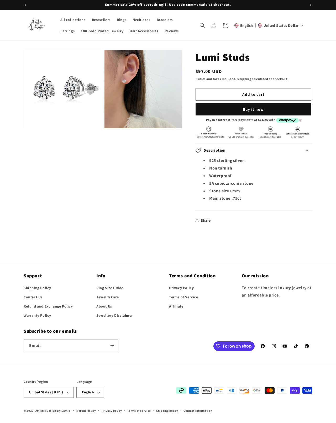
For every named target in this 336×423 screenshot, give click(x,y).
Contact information (197, 411)
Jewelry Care (107, 296)
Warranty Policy (37, 315)
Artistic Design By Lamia (52, 411)
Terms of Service (183, 296)
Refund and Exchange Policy (48, 306)
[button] (202, 25)
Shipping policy (167, 411)
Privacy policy (112, 411)
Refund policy (86, 411)
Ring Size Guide (109, 287)
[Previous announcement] (25, 5)
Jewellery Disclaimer (114, 315)
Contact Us (33, 296)
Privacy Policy (181, 287)
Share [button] (206, 220)
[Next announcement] (310, 5)
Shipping (244, 79)
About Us (104, 306)
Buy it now (253, 109)
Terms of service (139, 411)
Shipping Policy (37, 287)
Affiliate (176, 306)
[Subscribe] (112, 345)
